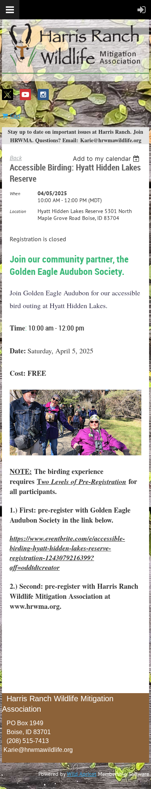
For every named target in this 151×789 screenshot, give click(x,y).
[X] (7, 94)
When (15, 193)
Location (18, 211)
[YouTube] (25, 94)
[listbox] (107, 158)
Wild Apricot (81, 773)
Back (16, 158)
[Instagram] (43, 94)
